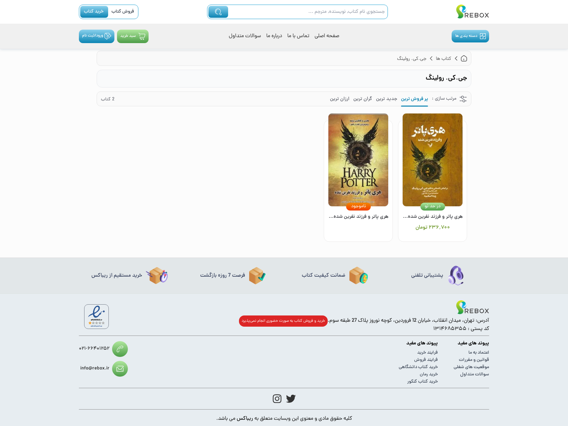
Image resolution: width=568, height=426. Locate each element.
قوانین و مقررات (474, 360)
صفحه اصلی (327, 36)
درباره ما (274, 36)
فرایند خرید (427, 352)
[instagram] (277, 399)
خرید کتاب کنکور (422, 381)
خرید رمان (429, 374)
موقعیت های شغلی (471, 367)
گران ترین (362, 99)
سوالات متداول (245, 36)
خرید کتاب (94, 11)
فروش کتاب (122, 11)
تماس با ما (298, 36)
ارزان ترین (339, 99)
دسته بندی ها (466, 36)
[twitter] (291, 399)
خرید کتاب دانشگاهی (418, 367)
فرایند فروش (426, 360)
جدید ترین (386, 99)
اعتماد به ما (478, 352)
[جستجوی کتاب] (218, 12)
